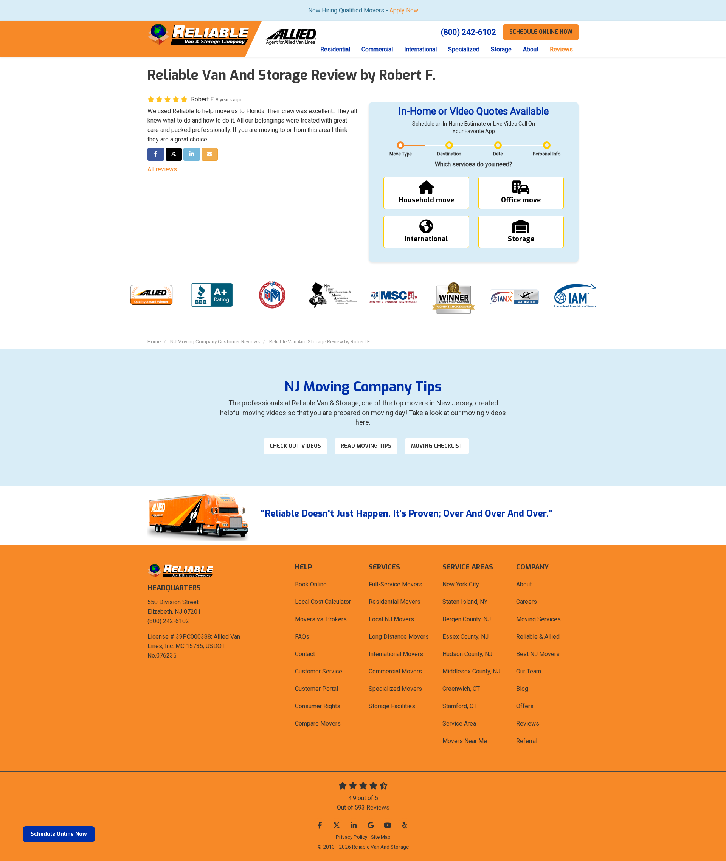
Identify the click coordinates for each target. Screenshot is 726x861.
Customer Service (318, 671)
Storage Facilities (392, 706)
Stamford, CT (459, 706)
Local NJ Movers (391, 619)
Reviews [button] (561, 49)
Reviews (527, 723)
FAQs (302, 636)
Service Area (459, 723)
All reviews (162, 169)
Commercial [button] (377, 49)
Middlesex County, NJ (471, 671)
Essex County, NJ (465, 636)
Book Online (311, 584)
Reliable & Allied (538, 636)
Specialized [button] (463, 49)
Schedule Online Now (59, 834)
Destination (449, 154)
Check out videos (295, 446)
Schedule (540, 32)
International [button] (420, 49)
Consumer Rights (317, 706)
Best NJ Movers (538, 654)
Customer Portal (316, 688)
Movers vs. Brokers (321, 619)
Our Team (528, 671)
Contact (305, 654)
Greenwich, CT (461, 688)
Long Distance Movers (399, 636)
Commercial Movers (395, 671)
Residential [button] (335, 49)
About (524, 584)
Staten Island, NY (464, 601)
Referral (526, 741)
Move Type (400, 154)
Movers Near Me (464, 741)
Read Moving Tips (366, 446)
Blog (522, 688)
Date (498, 154)
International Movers (396, 654)
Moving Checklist (437, 446)
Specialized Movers (395, 688)
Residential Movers (394, 601)
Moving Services (538, 619)
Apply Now (403, 10)
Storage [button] (501, 49)
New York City (460, 584)
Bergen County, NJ (466, 619)
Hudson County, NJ (467, 654)
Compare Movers (318, 723)
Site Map (381, 837)
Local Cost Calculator (323, 601)
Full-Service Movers (395, 584)
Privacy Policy (351, 837)
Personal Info (546, 154)
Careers (526, 601)
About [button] (530, 49)
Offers (525, 706)
